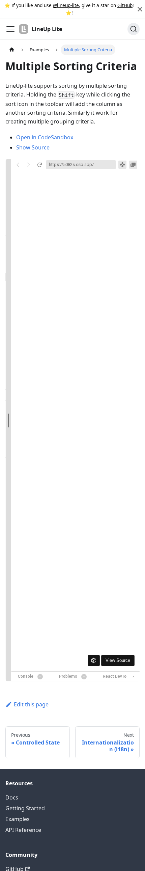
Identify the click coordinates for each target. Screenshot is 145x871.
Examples (17, 819)
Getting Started (25, 808)
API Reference (23, 830)
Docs (11, 797)
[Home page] (11, 50)
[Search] (133, 29)
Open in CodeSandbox (44, 137)
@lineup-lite (66, 5)
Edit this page (31, 704)
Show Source (33, 147)
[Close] (140, 9)
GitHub (125, 5)
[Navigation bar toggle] (10, 29)
